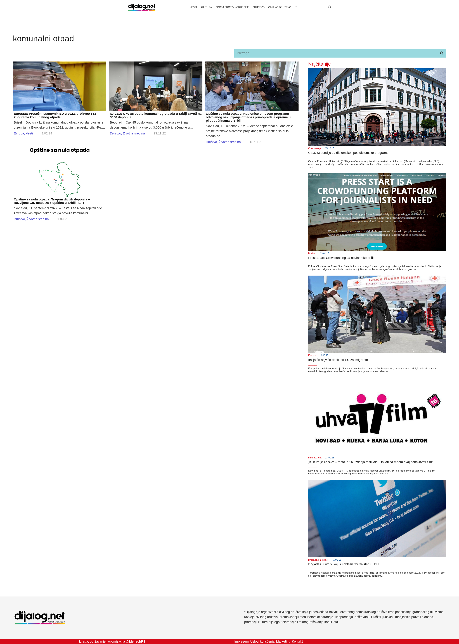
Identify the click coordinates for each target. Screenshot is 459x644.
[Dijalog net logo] (141, 7)
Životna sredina (134, 133)
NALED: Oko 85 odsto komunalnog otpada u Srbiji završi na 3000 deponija (156, 115)
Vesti (29, 133)
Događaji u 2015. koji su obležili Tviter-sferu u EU (343, 564)
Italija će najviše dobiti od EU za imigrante (338, 360)
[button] (329, 7)
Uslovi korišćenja (262, 641)
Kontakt (297, 641)
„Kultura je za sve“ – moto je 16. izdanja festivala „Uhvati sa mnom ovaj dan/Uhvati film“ (370, 462)
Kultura (317, 457)
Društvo (115, 133)
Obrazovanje (314, 148)
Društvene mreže (317, 560)
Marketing (283, 641)
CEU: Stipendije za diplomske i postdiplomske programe (348, 153)
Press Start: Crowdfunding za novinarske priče (341, 258)
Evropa (19, 133)
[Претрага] (441, 53)
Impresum (241, 641)
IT (328, 560)
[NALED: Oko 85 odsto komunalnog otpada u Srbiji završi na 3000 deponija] (155, 64)
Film (310, 457)
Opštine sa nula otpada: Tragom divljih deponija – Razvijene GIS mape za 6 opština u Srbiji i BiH (52, 201)
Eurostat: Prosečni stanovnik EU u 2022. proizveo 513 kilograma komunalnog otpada (55, 115)
